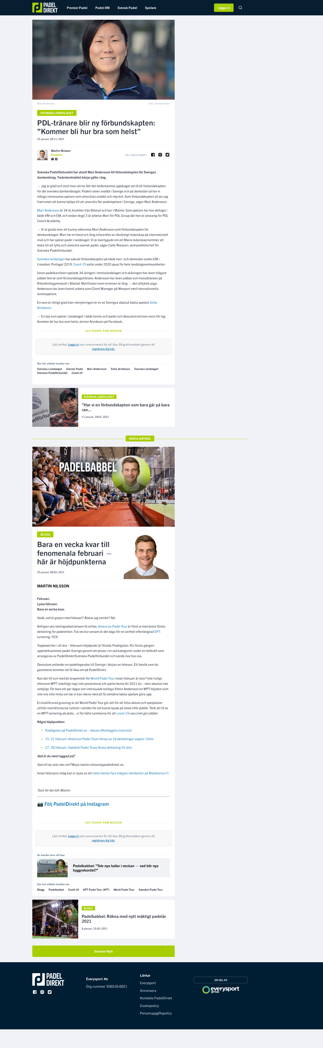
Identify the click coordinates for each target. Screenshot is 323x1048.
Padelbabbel (56, 889)
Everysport (148, 983)
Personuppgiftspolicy (156, 1013)
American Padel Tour (112, 626)
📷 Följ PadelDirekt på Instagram (73, 803)
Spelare (150, 7)
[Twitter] (56, 159)
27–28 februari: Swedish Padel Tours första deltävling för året (88, 747)
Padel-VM (102, 7)
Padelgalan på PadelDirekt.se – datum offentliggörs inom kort (88, 730)
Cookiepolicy (149, 1005)
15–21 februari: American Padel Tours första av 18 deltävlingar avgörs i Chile (99, 739)
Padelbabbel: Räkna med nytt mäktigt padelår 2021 (124, 919)
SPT (157, 631)
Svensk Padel (127, 7)
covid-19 (122, 713)
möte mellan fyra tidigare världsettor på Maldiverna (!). (131, 773)
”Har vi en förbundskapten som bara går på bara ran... (126, 407)
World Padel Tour (102, 678)
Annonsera (148, 990)
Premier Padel (77, 7)
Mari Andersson (48, 210)
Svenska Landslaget (56, 113)
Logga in (224, 7)
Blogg (45, 534)
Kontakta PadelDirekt (156, 998)
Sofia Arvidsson (120, 369)
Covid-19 (79, 264)
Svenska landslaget (51, 259)
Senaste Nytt (103, 951)
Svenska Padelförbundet (52, 373)
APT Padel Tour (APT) (96, 889)
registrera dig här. (103, 349)
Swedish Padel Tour (151, 889)
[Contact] (52, 159)
